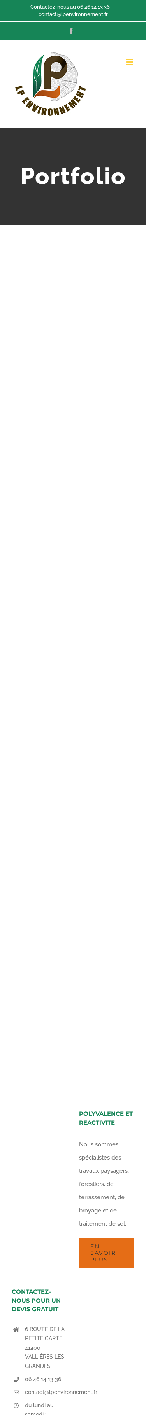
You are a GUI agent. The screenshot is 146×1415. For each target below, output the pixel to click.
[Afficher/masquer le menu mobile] (130, 62)
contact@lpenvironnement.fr (73, 14)
